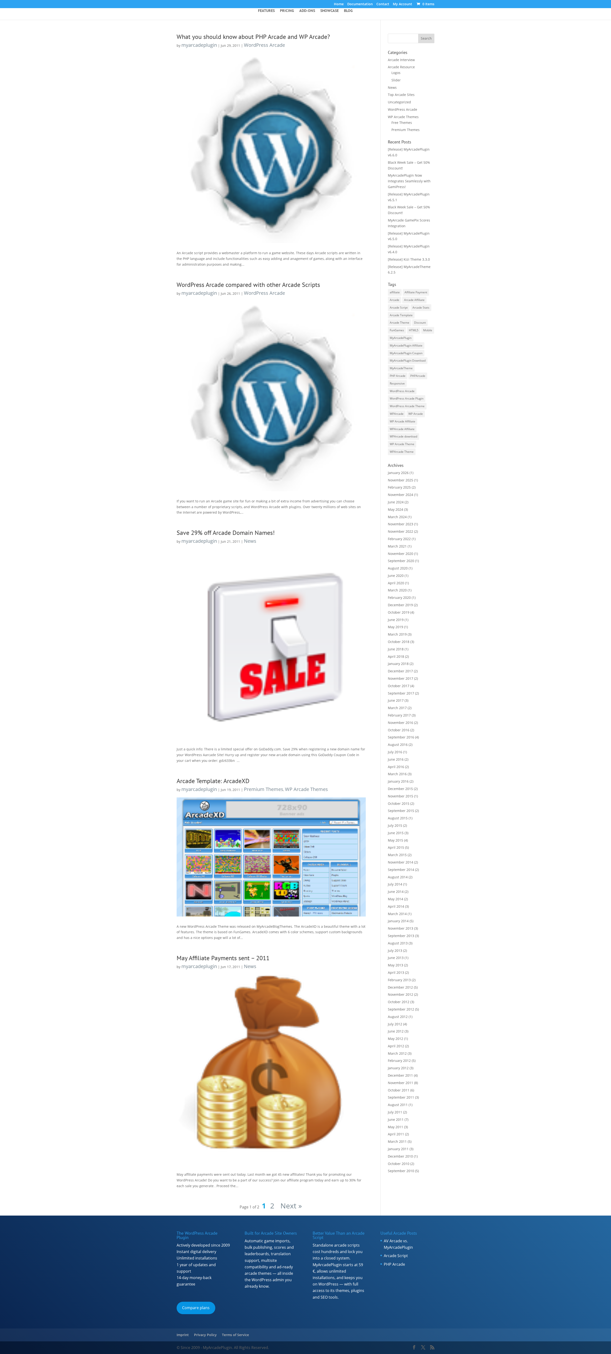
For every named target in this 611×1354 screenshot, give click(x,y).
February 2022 (399, 539)
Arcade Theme (399, 323)
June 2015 (396, 833)
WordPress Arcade (264, 45)
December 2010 (400, 1156)
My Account (402, 4)
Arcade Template (401, 315)
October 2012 (398, 1002)
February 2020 (399, 597)
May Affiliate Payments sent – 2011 (223, 958)
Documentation (360, 4)
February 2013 (399, 980)
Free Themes (401, 122)
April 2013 (396, 972)
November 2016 (400, 722)
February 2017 (399, 715)
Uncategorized (399, 102)
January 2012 (398, 1068)
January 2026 (398, 472)
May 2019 (395, 627)
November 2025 (400, 480)
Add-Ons (307, 11)
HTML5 (413, 330)
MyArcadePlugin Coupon (406, 353)
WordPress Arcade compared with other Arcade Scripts (248, 285)
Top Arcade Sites (401, 94)
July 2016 (395, 752)
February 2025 (399, 487)
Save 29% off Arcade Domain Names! (226, 533)
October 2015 (398, 803)
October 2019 (398, 612)
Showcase (329, 11)
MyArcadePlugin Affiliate (406, 345)
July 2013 (395, 950)
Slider (396, 80)
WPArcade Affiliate (402, 429)
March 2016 (397, 774)
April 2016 (396, 766)
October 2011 (398, 1090)
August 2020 (398, 568)
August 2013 (398, 943)
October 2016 (398, 730)
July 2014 (395, 884)
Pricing (287, 11)
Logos (395, 72)
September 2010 (401, 1171)
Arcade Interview (401, 60)
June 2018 (396, 649)
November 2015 (400, 796)
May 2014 (395, 899)
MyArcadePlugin (400, 338)
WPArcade (397, 414)
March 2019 (397, 634)
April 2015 (396, 847)
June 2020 (396, 575)
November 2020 (400, 553)
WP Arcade (415, 414)
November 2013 (400, 928)
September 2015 (401, 810)
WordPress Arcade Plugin (406, 398)
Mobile (427, 330)
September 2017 (401, 693)
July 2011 (395, 1112)
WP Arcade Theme (402, 444)
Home (339, 4)
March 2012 (397, 1053)
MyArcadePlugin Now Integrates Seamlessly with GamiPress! (409, 181)
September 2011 (401, 1097)
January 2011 (398, 1149)
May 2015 (395, 840)
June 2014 (396, 891)
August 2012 (398, 1016)
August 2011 (398, 1104)
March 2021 (397, 546)
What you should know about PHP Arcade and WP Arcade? (253, 37)
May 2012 (395, 1038)
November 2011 (400, 1082)
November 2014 (400, 862)
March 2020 (397, 590)
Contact (382, 4)
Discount (420, 323)
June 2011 (396, 1119)
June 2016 (396, 759)
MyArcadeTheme (401, 368)
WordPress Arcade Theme (407, 406)
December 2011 (400, 1075)
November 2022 (400, 531)
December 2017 (400, 671)
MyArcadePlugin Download (408, 360)
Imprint (183, 1335)
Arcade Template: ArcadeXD (213, 781)
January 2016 (398, 781)
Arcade (394, 300)
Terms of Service (235, 1335)
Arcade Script (399, 308)
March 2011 (397, 1141)
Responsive (397, 383)
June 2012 (396, 1031)
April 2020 (396, 583)
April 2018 (396, 656)
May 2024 (395, 509)
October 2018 (398, 641)
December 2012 (400, 987)
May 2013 (395, 965)
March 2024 (397, 517)
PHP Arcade (398, 376)
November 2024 (400, 494)
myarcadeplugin (199, 45)
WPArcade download (403, 436)
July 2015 (395, 825)
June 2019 (396, 619)
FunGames (397, 330)
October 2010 (398, 1163)
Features (266, 11)
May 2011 (395, 1127)
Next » (290, 1206)
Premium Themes (263, 789)
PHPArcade (417, 376)
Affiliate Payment (416, 292)
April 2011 (396, 1134)
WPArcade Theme (402, 452)
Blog (348, 11)
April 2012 (396, 1046)
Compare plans (196, 1307)
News (250, 541)
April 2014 (396, 906)
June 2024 (396, 502)
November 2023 (400, 524)
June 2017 (396, 700)
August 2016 (398, 744)
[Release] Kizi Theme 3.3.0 (409, 259)
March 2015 (397, 855)
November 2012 (400, 994)
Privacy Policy (205, 1335)
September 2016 (401, 737)
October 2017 (398, 686)
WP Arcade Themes (306, 789)
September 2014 (401, 869)
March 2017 (397, 708)
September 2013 (401, 935)
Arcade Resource (401, 67)
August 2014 (398, 877)
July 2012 (395, 1024)
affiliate (395, 292)
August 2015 (398, 818)
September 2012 (401, 1009)
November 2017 (400, 678)
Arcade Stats (420, 308)
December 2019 (400, 605)
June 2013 (396, 957)
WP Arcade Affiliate (402, 421)
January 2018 (398, 663)
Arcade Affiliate (414, 300)
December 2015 (400, 788)
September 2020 (401, 560)
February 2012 (399, 1060)
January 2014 (398, 921)
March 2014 (397, 913)
